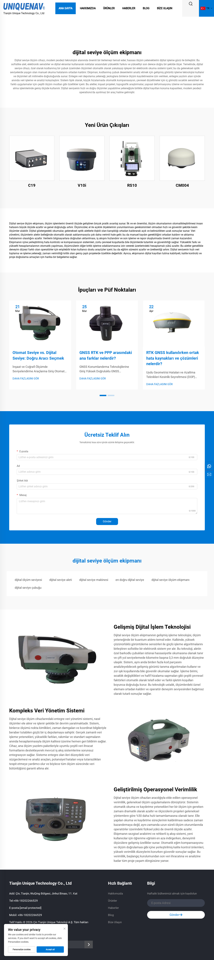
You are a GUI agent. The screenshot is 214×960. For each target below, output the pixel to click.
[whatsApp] (209, 466)
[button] (103, 395)
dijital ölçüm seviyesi (28, 580)
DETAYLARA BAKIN (31, 158)
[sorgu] (209, 474)
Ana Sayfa (65, 8)
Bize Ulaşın (164, 8)
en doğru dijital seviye (130, 580)
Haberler (128, 8)
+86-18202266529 (26, 900)
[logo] (24, 6)
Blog (146, 8)
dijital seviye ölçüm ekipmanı (170, 580)
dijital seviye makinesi (93, 580)
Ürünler (109, 8)
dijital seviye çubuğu (28, 587)
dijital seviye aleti (60, 580)
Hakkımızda (88, 8)
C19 (31, 185)
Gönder (107, 521)
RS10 (132, 185)
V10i (82, 185)
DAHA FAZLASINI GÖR (26, 378)
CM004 (182, 185)
